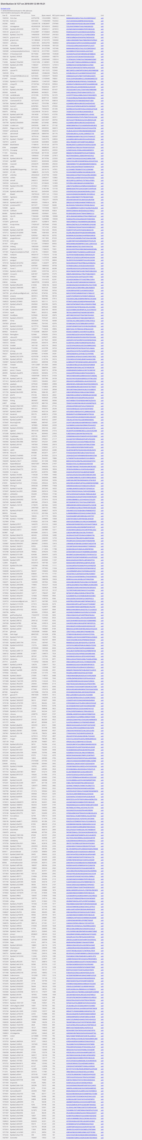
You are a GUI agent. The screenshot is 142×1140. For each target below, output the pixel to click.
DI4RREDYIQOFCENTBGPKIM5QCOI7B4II (79, 65)
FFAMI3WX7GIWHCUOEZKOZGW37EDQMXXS (81, 1138)
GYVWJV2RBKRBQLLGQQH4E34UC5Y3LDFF (80, 499)
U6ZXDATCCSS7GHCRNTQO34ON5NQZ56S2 (81, 340)
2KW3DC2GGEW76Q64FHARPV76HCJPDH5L (81, 940)
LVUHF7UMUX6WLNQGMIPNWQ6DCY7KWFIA (81, 422)
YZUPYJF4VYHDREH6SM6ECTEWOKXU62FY (80, 255)
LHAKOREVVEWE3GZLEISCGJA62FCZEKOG (80, 681)
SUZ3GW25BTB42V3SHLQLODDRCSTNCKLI (80, 698)
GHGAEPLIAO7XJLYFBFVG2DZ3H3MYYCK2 (80, 937)
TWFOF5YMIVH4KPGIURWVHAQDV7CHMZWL (81, 376)
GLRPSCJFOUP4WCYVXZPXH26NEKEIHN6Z (80, 648)
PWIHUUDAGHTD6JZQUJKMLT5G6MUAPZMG (81, 659)
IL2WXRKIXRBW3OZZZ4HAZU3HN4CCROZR (81, 513)
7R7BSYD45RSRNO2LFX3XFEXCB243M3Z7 (80, 469)
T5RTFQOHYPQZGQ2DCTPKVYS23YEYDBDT (80, 1077)
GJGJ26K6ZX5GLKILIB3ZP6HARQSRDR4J (79, 810)
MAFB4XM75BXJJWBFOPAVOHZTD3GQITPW (81, 128)
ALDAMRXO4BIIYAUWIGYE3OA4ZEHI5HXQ (80, 103)
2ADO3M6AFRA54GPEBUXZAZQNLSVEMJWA (81, 871)
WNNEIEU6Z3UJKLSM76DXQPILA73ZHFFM (80, 643)
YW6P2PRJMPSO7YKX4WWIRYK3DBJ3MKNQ (81, 222)
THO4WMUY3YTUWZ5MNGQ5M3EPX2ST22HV (82, 1110)
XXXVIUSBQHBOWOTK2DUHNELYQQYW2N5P (81, 582)
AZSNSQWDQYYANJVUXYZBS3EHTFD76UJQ (80, 846)
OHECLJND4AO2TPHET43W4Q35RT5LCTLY (80, 92)
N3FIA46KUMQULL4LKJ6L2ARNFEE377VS (80, 134)
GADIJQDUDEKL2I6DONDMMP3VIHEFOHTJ (80, 527)
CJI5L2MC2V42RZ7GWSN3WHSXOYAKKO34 (80, 282)
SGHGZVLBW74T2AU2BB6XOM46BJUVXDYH (81, 744)
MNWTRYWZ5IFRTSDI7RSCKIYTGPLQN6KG (80, 348)
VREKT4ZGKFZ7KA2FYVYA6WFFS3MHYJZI (80, 981)
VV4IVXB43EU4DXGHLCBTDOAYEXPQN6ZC (80, 656)
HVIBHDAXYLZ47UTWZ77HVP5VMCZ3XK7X (81, 76)
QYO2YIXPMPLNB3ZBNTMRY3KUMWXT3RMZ (81, 931)
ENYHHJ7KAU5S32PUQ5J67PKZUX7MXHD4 (80, 1000)
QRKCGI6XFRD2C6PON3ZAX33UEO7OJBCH (80, 912)
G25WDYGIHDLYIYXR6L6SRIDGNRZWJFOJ (80, 150)
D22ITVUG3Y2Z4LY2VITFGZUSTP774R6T (79, 277)
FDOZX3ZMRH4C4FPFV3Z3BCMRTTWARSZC (81, 1105)
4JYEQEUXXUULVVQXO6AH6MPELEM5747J (80, 1052)
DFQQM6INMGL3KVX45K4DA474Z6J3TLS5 (80, 769)
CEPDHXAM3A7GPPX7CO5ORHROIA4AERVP (81, 43)
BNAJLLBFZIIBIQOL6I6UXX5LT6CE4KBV (79, 695)
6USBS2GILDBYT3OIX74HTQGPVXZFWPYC (80, 1099)
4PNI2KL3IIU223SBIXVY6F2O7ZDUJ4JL (79, 742)
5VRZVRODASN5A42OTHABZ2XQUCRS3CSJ (80, 486)
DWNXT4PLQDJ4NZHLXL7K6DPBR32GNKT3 (81, 926)
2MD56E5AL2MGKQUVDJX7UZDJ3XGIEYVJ (80, 764)
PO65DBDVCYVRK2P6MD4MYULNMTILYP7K (81, 956)
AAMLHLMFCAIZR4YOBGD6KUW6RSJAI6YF (80, 909)
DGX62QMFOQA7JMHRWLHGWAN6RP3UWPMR (82, 992)
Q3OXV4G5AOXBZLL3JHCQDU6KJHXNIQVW (81, 618)
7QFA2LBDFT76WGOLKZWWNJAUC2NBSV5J (81, 62)
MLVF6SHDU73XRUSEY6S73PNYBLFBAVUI (80, 205)
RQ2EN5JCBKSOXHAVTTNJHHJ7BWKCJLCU (80, 213)
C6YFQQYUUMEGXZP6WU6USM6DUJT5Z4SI (81, 645)
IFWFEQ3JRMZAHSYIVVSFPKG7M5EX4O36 (80, 37)
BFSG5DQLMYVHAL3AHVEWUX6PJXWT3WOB (81, 1008)
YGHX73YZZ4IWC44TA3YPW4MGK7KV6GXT (80, 640)
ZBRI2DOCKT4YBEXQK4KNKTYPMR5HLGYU (80, 202)
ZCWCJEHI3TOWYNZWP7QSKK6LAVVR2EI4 (80, 1066)
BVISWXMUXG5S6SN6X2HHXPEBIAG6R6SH (80, 235)
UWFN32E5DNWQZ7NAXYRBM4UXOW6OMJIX (82, 585)
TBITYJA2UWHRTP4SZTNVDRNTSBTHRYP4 (80, 312)
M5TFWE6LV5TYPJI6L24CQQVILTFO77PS (80, 808)
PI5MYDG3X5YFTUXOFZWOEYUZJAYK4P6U (80, 32)
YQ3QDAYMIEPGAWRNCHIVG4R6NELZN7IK (80, 172)
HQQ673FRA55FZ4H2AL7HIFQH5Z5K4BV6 (80, 491)
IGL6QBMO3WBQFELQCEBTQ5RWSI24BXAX (81, 477)
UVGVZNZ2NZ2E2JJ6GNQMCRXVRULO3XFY (80, 191)
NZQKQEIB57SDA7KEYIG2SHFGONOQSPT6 (80, 1030)
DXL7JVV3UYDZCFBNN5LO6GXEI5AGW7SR (80, 838)
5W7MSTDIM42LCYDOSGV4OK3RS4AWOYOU (81, 832)
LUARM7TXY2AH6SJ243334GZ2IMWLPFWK (80, 158)
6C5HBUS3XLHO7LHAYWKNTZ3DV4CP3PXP (81, 73)
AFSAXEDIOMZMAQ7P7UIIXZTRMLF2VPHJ (80, 279)
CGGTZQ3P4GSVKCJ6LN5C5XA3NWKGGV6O (81, 345)
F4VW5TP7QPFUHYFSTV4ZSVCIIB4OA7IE (80, 230)
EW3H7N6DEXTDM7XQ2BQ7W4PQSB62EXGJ (81, 271)
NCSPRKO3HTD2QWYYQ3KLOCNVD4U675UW (81, 109)
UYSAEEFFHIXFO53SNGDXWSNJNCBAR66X (80, 700)
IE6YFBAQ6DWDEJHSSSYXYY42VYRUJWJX (79, 964)
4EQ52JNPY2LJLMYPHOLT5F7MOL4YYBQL (80, 180)
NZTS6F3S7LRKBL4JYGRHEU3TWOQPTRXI (80, 593)
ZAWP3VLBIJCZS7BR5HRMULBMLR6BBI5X (80, 288)
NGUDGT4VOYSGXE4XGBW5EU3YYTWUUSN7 (81, 378)
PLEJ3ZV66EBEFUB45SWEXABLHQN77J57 (80, 516)
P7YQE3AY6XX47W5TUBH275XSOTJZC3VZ (80, 453)
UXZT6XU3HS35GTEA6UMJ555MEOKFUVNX (81, 475)
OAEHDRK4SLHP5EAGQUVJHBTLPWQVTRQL (81, 356)
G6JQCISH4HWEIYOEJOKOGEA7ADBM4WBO (81, 620)
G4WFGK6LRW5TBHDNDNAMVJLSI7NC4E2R (81, 480)
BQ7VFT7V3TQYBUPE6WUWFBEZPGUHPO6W (81, 1069)
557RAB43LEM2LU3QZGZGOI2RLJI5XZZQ (80, 266)
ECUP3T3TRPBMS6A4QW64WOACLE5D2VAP (81, 777)
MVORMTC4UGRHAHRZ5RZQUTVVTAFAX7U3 (81, 554)
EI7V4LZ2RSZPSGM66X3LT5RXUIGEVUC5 (80, 711)
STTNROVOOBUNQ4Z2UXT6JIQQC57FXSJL (80, 634)
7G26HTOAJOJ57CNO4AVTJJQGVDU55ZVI (80, 57)
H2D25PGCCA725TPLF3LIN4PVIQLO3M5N (80, 351)
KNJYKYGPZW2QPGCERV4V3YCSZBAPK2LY (80, 667)
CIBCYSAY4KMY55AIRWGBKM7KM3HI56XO (80, 827)
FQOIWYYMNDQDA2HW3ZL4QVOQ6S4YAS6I (81, 766)
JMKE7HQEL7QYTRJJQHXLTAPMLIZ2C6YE (79, 329)
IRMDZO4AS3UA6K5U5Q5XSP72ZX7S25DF (80, 725)
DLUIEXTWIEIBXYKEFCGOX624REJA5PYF (79, 772)
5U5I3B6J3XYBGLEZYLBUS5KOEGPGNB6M (80, 365)
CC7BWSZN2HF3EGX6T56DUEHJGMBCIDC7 (80, 227)
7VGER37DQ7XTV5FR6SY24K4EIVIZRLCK (79, 112)
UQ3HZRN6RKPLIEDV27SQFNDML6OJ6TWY (81, 571)
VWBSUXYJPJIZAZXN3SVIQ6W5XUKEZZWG (80, 788)
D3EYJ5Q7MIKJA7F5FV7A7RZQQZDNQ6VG (80, 1080)
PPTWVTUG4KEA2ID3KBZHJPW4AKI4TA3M (80, 301)
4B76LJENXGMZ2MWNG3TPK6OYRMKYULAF (81, 216)
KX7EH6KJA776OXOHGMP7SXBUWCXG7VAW (81, 687)
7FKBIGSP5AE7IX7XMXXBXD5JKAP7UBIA (80, 101)
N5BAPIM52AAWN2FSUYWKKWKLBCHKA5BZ (81, 395)
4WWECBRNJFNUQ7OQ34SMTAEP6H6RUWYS (81, 125)
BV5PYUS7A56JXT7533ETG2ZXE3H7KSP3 (80, 970)
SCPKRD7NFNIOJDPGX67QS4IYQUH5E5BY (80, 860)
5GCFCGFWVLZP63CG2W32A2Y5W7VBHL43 (81, 1025)
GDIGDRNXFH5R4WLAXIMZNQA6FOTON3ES (81, 934)
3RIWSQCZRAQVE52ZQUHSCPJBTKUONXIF (80, 945)
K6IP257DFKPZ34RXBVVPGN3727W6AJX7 (80, 293)
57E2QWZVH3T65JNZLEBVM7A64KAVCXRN (80, 359)
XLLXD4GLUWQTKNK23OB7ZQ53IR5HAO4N (81, 1107)
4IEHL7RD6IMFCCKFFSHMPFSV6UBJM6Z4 (80, 142)
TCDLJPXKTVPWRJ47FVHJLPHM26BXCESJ (79, 26)
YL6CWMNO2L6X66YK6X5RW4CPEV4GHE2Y (81, 425)
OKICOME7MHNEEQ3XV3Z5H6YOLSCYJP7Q (81, 428)
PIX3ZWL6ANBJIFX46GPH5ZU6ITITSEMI (79, 673)
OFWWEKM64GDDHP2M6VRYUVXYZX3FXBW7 (81, 436)
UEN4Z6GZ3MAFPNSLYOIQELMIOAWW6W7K (81, 720)
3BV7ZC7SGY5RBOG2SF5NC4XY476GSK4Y (80, 843)
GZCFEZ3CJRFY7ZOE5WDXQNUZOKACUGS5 (81, 1096)
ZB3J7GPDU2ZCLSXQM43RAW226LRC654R (80, 87)
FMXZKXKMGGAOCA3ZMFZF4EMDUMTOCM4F (82, 805)
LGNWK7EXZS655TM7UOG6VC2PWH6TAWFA (81, 959)
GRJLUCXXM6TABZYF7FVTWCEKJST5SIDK (79, 197)
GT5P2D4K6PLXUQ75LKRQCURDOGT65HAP (81, 703)
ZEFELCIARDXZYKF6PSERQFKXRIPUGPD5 (80, 447)
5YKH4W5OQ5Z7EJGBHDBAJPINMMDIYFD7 (81, 510)
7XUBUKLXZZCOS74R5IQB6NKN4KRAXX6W (81, 131)
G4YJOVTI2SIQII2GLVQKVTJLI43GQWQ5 (79, 775)
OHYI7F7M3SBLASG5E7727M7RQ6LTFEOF (80, 951)
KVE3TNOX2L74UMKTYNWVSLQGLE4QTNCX (81, 816)
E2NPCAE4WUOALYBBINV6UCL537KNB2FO (81, 989)
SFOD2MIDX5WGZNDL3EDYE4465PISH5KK (80, 692)
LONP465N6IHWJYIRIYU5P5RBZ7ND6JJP (79, 920)
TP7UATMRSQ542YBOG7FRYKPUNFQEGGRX (81, 508)
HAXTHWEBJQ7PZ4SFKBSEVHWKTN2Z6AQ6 (81, 400)
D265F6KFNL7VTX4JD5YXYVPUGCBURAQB (80, 797)
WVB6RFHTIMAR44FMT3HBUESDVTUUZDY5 (81, 670)
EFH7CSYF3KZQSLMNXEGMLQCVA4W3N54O (81, 1061)
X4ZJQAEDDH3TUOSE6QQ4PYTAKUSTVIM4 (80, 444)
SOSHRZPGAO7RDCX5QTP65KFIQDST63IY (80, 147)
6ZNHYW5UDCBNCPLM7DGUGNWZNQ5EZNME (82, 483)
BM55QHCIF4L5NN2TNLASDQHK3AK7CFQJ (80, 461)
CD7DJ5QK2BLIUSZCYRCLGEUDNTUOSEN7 (80, 1121)
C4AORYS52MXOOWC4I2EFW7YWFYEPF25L (81, 623)
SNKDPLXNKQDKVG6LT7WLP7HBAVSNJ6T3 (80, 274)
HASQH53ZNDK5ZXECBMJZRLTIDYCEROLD (80, 194)
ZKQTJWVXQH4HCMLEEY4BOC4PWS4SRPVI (80, 1055)
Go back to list (5, 8)
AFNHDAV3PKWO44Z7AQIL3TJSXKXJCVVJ (80, 406)
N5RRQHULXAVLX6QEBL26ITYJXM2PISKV (80, 579)
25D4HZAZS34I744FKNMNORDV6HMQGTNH (81, 455)
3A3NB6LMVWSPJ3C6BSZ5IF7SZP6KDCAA (80, 488)
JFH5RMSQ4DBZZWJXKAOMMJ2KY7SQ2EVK (81, 984)
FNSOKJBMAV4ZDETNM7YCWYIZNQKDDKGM (81, 904)
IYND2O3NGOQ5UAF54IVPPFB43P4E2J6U (80, 615)
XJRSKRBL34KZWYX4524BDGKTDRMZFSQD (80, 714)
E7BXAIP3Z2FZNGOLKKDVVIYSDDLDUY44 (80, 973)
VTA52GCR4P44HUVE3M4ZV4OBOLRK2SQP (81, 417)
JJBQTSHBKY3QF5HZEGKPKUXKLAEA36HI (80, 398)
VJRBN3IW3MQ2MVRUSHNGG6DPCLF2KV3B (81, 505)
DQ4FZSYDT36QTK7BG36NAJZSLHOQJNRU (80, 307)
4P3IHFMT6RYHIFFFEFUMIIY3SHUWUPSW (80, 200)
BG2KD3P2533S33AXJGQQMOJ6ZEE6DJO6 (80, 978)
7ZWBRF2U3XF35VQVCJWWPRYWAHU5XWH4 (81, 637)
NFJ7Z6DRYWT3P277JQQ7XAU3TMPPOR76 (80, 502)
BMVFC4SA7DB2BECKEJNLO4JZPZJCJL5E (79, 1028)
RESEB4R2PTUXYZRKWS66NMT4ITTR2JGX (80, 414)
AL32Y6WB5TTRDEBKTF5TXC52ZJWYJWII (79, 169)
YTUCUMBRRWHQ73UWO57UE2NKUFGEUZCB (82, 208)
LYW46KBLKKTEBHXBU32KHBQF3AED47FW (81, 543)
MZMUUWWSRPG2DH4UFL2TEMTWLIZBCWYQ (82, 890)
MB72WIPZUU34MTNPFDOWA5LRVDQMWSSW (82, 70)
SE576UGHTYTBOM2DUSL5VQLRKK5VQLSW (81, 120)
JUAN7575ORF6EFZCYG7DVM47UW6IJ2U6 (80, 296)
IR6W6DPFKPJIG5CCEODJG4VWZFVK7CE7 (80, 709)
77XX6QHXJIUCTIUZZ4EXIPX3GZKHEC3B (79, 733)
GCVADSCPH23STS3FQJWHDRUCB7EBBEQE (81, 54)
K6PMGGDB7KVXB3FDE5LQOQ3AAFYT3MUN (81, 524)
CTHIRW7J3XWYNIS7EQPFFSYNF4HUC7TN (80, 857)
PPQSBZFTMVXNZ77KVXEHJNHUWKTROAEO (81, 466)
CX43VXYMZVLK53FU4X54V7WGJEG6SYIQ (80, 334)
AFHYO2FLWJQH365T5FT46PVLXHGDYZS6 (80, 68)
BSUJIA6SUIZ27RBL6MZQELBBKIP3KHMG (80, 538)
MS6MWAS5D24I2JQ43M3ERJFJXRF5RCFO (80, 665)
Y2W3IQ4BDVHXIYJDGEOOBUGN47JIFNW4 (80, 24)
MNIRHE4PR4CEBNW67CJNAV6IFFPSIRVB (80, 942)
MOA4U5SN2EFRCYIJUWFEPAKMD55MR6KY (81, 1014)
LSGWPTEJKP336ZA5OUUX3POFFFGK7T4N (80, 1127)
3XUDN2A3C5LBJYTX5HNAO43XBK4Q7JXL (80, 535)
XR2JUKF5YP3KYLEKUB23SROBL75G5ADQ (80, 736)
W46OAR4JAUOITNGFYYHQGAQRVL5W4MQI (81, 175)
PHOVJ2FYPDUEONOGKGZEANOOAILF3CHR (81, 874)
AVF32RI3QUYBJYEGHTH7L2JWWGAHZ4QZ (80, 411)
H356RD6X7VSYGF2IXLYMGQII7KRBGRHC (80, 753)
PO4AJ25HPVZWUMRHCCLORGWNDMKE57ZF (81, 79)
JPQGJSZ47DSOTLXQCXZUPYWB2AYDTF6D (80, 442)
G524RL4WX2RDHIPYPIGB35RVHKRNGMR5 (80, 233)
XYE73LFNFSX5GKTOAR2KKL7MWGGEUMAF (81, 494)
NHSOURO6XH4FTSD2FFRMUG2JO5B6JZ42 (80, 263)
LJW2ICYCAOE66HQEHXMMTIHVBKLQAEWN (81, 761)
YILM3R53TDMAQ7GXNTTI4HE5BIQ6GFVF (80, 887)
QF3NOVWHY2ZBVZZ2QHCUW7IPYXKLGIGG (81, 530)
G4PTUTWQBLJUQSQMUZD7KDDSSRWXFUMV (81, 1039)
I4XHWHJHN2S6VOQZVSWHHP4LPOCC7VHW (81, 285)
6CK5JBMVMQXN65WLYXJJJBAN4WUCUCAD (81, 824)
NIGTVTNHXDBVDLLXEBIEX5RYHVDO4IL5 (80, 156)
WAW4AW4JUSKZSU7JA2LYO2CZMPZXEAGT (81, 18)
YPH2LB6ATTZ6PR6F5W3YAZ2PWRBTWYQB (81, 651)
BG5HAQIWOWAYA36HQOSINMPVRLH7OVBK (81, 1094)
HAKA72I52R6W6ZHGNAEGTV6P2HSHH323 (81, 1019)
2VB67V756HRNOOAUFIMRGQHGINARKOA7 (81, 186)
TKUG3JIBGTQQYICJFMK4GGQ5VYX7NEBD (80, 1044)
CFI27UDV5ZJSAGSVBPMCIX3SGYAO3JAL (80, 21)
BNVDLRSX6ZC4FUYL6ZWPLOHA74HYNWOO (81, 1091)
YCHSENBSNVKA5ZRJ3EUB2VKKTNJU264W (80, 750)
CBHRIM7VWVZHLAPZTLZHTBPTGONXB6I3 (80, 901)
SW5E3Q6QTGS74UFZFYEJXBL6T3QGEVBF (80, 1050)
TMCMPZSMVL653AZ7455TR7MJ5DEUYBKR (81, 1022)
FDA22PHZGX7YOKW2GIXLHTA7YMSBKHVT (81, 830)
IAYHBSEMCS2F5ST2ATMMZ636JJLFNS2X (80, 1124)
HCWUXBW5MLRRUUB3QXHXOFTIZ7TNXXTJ (81, 387)
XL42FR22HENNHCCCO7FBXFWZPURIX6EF (80, 722)
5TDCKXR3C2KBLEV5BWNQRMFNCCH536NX (81, 299)
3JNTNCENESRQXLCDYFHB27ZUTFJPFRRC (80, 354)
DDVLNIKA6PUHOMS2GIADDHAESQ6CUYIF (80, 626)
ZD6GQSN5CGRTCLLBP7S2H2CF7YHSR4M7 (80, 604)
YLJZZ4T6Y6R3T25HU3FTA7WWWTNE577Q (80, 882)
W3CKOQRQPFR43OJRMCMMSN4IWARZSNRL (81, 249)
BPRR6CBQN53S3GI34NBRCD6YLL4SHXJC (80, 114)
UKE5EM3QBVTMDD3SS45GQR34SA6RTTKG (81, 1033)
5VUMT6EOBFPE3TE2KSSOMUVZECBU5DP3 (81, 450)
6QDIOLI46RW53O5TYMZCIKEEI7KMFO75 (80, 318)
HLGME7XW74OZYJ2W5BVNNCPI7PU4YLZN (81, 241)
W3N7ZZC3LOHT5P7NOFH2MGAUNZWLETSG (81, 799)
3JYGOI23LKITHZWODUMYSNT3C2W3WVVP (81, 106)
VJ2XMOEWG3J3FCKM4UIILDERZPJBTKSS (80, 549)
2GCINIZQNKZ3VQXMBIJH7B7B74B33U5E (80, 29)
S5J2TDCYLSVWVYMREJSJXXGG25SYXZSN (79, 794)
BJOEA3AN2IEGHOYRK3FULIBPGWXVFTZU (80, 560)
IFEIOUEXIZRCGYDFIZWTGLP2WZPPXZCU (80, 598)
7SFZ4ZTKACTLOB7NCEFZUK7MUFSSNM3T (80, 574)
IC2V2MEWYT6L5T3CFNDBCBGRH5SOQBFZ (81, 596)
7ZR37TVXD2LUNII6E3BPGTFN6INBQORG (80, 631)
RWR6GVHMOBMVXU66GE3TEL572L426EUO (81, 609)
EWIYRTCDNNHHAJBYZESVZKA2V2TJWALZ (80, 211)
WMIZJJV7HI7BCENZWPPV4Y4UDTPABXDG (80, 153)
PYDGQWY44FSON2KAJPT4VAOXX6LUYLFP (80, 1047)
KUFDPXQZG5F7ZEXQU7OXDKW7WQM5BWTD (82, 791)
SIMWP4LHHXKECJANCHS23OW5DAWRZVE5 (81, 1088)
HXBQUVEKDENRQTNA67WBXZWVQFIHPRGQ (81, 40)
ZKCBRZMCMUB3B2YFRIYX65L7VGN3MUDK (81, 81)
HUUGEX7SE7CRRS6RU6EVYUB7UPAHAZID (80, 439)
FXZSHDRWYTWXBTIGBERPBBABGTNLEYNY (80, 607)
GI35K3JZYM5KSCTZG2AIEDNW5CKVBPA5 (80, 1063)
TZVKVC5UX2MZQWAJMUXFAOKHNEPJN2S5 (81, 403)
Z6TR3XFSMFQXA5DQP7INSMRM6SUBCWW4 (81, 552)
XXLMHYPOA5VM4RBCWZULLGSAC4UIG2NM (81, 431)
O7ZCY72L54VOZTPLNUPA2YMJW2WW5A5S (81, 739)
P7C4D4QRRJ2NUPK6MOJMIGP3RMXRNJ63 (80, 98)
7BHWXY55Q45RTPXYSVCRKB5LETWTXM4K (81, 1129)
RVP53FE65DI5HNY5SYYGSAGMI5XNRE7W (80, 868)
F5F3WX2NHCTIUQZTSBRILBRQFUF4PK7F (80, 323)
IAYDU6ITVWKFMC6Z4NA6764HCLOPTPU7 (80, 907)
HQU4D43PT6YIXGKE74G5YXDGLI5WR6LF (80, 876)
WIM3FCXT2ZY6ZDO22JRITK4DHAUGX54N (80, 257)
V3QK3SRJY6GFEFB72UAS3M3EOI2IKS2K (80, 290)
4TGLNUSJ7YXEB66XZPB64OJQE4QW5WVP (80, 898)
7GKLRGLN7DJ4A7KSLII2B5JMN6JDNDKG (80, 420)
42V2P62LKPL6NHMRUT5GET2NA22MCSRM (81, 238)
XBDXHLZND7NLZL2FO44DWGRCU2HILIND (81, 224)
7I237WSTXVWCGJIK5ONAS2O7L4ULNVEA (80, 590)
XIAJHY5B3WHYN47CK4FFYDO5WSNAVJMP (80, 706)
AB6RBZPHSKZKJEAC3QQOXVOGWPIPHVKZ (81, 1102)
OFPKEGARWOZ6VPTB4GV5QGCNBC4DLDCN (81, 813)
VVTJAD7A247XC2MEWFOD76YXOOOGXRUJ (81, 1003)
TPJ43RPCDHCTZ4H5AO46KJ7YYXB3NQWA (80, 541)
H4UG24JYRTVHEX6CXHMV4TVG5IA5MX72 (80, 373)
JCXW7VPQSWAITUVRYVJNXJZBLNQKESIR (80, 519)
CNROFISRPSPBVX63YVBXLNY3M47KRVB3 (80, 392)
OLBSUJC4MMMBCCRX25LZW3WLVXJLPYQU (81, 1118)
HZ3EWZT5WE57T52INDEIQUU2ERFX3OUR (80, 252)
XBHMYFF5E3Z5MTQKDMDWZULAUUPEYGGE (81, 557)
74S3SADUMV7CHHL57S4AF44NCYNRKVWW (81, 90)
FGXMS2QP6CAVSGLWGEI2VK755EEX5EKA (80, 219)
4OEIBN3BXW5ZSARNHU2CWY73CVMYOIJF (80, 370)
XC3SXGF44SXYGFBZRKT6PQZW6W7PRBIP (80, 967)
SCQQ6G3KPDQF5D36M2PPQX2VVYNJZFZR (81, 565)
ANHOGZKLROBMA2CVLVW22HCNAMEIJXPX (81, 521)
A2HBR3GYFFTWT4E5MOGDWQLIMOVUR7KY (81, 362)
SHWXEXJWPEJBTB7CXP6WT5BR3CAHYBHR (80, 1017)
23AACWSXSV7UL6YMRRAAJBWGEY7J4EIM (80, 717)
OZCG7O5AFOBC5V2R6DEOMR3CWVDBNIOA (81, 1135)
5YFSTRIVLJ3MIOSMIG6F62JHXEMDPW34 (80, 183)
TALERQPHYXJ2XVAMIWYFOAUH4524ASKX (80, 260)
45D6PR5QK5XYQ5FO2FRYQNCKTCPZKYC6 (80, 268)
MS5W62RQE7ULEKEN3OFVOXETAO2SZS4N (81, 145)
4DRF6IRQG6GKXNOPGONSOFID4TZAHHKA (81, 337)
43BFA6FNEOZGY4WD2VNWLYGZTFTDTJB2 (80, 1132)
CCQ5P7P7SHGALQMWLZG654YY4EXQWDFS (81, 95)
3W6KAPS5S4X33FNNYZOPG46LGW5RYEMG (81, 758)
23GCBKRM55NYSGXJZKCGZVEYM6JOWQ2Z (81, 568)
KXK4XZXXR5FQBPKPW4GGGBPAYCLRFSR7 (80, 563)
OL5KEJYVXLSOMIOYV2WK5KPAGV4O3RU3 (80, 343)
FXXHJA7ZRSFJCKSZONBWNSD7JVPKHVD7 (80, 885)
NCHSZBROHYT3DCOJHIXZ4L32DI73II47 (79, 51)
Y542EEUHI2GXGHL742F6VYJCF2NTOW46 (80, 819)
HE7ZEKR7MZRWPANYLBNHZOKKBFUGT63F (81, 975)
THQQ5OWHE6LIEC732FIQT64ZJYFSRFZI (79, 409)
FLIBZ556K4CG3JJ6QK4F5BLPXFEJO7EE (79, 433)
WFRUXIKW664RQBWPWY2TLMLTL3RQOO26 (81, 244)
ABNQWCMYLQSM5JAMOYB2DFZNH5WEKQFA (82, 384)
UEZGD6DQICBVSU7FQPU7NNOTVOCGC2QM (81, 117)
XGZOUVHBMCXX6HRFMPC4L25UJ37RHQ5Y (81, 310)
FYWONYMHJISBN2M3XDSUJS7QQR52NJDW (81, 676)
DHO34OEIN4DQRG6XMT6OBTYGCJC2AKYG (81, 1085)
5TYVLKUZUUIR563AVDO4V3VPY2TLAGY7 (80, 46)
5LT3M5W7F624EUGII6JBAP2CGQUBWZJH (80, 458)
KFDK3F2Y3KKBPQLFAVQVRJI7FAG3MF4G (80, 332)
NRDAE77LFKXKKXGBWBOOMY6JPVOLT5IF (80, 1011)
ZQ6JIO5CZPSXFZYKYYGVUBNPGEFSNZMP (80, 472)
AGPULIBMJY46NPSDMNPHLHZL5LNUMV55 (81, 835)
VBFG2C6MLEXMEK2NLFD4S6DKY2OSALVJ (80, 929)
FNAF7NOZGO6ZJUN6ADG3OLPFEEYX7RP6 (80, 684)
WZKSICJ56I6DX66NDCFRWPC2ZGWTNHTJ (80, 755)
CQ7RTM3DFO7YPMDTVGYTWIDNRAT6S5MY (81, 59)
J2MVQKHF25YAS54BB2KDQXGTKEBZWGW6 (81, 863)
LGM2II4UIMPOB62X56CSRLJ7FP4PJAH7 (79, 532)
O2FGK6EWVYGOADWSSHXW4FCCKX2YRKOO (81, 896)
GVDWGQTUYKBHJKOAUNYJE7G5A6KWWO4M (81, 84)
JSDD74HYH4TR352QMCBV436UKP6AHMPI (81, 854)
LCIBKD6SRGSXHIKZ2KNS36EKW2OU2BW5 (80, 948)
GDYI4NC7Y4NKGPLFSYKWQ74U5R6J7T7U (80, 786)
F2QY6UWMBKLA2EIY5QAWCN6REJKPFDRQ (81, 780)
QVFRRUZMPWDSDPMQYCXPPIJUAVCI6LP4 (80, 678)
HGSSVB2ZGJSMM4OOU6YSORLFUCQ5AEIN (81, 612)
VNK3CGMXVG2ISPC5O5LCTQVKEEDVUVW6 (81, 662)
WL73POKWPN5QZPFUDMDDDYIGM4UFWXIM (82, 849)
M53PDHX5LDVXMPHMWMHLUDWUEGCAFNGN (82, 953)
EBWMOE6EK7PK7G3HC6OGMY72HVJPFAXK (81, 189)
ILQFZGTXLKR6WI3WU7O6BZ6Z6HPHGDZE (81, 1074)
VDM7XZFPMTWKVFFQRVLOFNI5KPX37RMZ (81, 304)
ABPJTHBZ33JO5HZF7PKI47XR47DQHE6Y (80, 315)
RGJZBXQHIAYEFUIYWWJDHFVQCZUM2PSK (80, 865)
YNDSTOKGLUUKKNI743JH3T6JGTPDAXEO (80, 178)
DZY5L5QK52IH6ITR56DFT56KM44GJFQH (80, 167)
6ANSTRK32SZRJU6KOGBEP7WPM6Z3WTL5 (81, 601)
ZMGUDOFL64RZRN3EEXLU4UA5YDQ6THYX (81, 381)
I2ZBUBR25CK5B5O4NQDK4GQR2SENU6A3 (81, 587)
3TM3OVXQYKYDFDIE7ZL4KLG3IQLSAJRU (80, 731)
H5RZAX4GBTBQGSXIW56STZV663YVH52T (80, 1041)
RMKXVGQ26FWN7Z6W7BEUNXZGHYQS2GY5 (81, 629)
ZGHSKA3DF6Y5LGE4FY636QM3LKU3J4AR (80, 747)
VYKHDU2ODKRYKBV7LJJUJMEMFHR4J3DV (80, 986)
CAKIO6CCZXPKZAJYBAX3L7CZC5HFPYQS (80, 923)
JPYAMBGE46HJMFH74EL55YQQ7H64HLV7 (80, 136)
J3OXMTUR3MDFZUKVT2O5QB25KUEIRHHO (81, 326)
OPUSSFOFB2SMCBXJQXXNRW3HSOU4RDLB (81, 997)
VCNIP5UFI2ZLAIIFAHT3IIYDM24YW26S (79, 1083)
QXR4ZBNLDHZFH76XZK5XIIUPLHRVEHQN (80, 852)
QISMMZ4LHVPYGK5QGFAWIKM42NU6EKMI (81, 918)
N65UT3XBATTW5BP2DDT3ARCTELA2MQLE (81, 1036)
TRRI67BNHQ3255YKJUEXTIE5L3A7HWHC (80, 1072)
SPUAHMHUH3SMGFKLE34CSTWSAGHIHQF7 (81, 1113)
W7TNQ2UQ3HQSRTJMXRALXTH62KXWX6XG (81, 576)
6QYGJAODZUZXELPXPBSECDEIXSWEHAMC (80, 654)
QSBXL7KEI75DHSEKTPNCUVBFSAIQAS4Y (80, 783)
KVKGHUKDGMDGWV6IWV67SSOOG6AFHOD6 (82, 689)
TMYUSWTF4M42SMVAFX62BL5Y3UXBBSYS (81, 389)
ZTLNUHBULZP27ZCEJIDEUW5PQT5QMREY (80, 1006)
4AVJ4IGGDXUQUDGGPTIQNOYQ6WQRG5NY (81, 497)
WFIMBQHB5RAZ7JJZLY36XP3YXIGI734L (79, 246)
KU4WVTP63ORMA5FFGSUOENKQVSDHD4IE (81, 1116)
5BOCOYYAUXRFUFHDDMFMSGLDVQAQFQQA (82, 161)
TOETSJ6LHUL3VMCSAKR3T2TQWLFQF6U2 (80, 321)
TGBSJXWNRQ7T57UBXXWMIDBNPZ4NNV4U (81, 164)
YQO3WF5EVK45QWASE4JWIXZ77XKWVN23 (81, 546)
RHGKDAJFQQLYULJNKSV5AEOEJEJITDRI (79, 464)
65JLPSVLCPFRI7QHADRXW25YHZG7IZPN (80, 728)
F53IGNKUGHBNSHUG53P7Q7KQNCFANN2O (81, 962)
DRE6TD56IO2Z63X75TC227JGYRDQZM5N (80, 35)
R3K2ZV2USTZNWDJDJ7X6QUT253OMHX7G (81, 821)
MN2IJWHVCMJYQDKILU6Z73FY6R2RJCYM (80, 367)
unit (102, 18)
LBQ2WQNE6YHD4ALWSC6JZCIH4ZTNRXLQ (81, 995)
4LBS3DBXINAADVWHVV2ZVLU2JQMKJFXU (80, 841)
